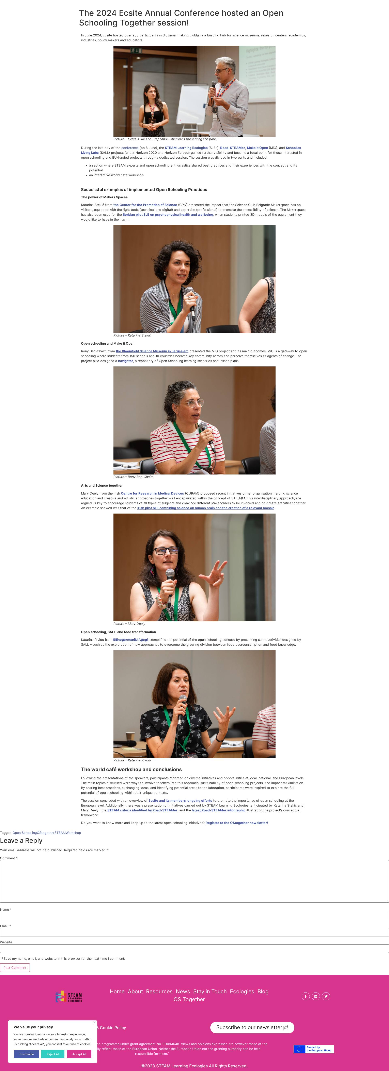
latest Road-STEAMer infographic (218, 810)
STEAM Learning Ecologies (186, 148)
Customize (26, 1054)
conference (130, 148)
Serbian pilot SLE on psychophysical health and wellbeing (168, 214)
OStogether (46, 833)
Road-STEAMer (232, 148)
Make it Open (257, 148)
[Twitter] (326, 996)
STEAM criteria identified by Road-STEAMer (142, 810)
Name (6, 909)
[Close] (94, 1022)
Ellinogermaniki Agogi (131, 640)
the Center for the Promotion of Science (145, 205)
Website (6, 942)
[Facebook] (306, 996)
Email (5, 926)
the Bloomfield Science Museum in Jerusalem (152, 351)
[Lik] (316, 996)
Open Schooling (25, 833)
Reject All (53, 1054)
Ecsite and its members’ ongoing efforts (180, 800)
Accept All (79, 1054)
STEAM (60, 833)
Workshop (73, 833)
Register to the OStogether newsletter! (237, 823)
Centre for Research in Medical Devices (152, 493)
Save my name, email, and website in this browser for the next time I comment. (64, 958)
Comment (9, 858)
